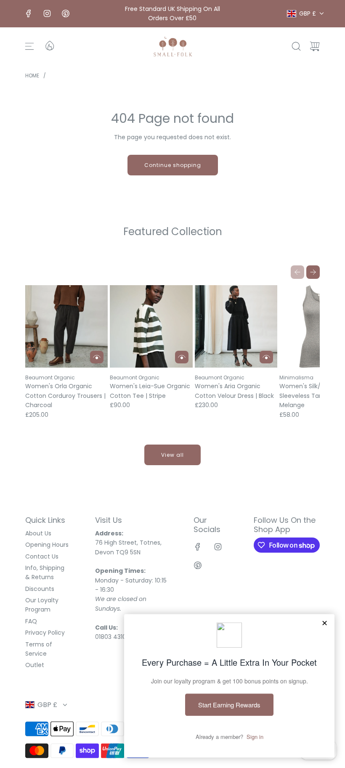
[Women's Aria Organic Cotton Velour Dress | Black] (236, 326)
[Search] (296, 46)
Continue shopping (172, 165)
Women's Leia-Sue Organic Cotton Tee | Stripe (150, 391)
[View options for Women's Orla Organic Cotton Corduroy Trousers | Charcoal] (97, 357)
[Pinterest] (65, 13)
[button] (297, 272)
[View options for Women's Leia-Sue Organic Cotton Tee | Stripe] (181, 357)
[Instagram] (47, 13)
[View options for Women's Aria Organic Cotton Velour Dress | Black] (266, 357)
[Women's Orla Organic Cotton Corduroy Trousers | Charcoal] (66, 326)
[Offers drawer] (49, 45)
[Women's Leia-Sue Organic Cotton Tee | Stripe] (151, 326)
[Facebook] (28, 13)
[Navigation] (29, 46)
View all (172, 454)
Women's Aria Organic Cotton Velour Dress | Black (234, 391)
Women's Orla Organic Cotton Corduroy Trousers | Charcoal (65, 395)
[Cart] (314, 46)
